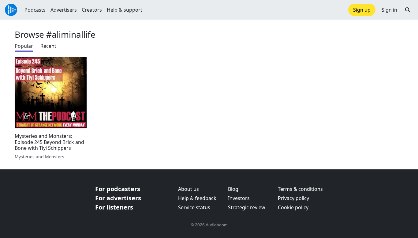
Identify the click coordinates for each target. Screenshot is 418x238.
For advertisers (118, 198)
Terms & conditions (300, 189)
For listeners (114, 207)
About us (188, 189)
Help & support (124, 9)
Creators (92, 9)
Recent (48, 46)
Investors (239, 198)
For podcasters (117, 189)
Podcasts (35, 9)
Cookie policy (293, 207)
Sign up (362, 9)
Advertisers (63, 9)
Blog (233, 189)
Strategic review (246, 207)
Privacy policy (293, 198)
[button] (407, 10)
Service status (194, 207)
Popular (24, 46)
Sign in (389, 9)
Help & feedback (197, 198)
